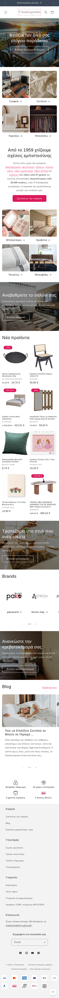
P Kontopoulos (18, 964)
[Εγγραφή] (44, 942)
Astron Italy (38, 612)
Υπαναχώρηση (13, 867)
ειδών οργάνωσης (23, 171)
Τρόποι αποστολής (15, 854)
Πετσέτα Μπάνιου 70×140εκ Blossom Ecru (14, 503)
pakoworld (13, 612)
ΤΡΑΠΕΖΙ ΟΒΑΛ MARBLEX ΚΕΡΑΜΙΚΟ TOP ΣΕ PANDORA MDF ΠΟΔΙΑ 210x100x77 (43, 504)
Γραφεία (14, 101)
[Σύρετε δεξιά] (36, 624)
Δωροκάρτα (11, 885)
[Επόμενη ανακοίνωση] (54, 3)
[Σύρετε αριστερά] (23, 624)
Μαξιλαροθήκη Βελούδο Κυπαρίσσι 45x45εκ (12, 461)
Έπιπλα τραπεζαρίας (17, 558)
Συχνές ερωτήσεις (14, 848)
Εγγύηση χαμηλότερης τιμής (19, 829)
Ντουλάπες (41, 136)
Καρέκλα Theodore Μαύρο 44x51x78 (41, 375)
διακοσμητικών (13, 167)
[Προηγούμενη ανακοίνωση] (5, 3)
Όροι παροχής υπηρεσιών (40, 969)
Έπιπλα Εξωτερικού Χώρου (29, 49)
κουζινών (14, 175)
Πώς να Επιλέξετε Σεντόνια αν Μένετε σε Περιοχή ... (25, 732)
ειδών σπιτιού (41, 171)
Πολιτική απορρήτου (19, 969)
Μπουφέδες (41, 274)
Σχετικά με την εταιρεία (29, 198)
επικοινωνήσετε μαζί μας (18, 925)
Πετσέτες (14, 274)
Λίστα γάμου (12, 891)
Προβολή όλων (49, 687)
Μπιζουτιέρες (14, 240)
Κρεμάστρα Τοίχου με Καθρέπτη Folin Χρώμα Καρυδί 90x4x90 (43, 418)
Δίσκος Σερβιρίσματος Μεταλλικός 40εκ (11, 375)
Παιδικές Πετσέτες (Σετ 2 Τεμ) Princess (42, 461)
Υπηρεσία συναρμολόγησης (19, 898)
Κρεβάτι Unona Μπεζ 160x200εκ (11, 418)
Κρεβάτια (41, 240)
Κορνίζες (14, 136)
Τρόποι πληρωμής (15, 860)
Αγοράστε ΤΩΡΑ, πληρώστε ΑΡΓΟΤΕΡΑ (25, 904)
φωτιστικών (28, 167)
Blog (8, 823)
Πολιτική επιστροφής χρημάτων (40, 965)
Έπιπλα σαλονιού (15, 317)
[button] (6, 12)
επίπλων (39, 167)
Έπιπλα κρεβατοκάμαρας (20, 669)
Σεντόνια (42, 101)
